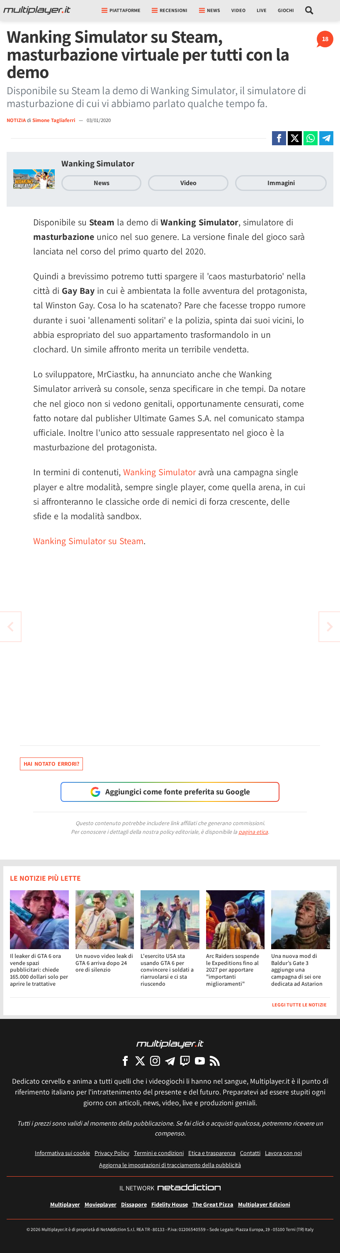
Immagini (281, 182)
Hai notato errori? (51, 763)
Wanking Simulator (97, 163)
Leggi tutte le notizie (299, 1004)
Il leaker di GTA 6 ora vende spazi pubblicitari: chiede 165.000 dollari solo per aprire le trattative (39, 969)
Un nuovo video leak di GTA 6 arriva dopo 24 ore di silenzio (104, 963)
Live (262, 10)
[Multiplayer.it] (36, 10)
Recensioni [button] (173, 10)
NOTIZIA (16, 120)
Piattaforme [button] (125, 10)
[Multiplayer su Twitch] (185, 1060)
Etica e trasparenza (212, 1153)
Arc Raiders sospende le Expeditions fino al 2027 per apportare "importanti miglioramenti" (232, 969)
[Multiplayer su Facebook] (125, 1060)
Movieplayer (101, 1204)
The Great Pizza (212, 1204)
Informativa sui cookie (62, 1153)
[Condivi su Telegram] (326, 138)
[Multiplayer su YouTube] (200, 1060)
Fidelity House (169, 1204)
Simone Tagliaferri (54, 120)
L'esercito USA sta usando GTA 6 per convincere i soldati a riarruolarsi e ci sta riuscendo (167, 969)
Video (238, 10)
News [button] (213, 10)
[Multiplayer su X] (140, 1060)
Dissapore (134, 1204)
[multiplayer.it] (170, 1043)
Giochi (286, 10)
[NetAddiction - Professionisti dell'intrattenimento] (189, 1188)
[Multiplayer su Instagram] (155, 1060)
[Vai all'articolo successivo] (10, 626)
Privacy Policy (112, 1153)
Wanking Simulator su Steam (88, 541)
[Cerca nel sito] (309, 10)
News (101, 182)
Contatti (250, 1153)
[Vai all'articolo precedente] (329, 626)
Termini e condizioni (159, 1153)
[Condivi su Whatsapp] (311, 138)
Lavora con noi (283, 1153)
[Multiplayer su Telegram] (170, 1060)
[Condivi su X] (295, 138)
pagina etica (253, 831)
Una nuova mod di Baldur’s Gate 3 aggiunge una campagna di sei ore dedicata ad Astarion (297, 969)
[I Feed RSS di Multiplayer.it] (215, 1060)
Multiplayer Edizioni (264, 1204)
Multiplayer (65, 1204)
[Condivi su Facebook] (279, 138)
